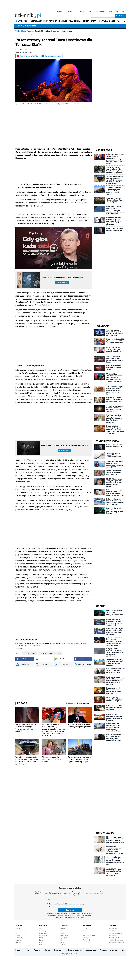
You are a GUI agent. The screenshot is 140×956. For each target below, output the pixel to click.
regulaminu (71, 904)
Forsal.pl (18, 935)
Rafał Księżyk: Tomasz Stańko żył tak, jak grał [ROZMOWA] (64, 445)
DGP (90, 11)
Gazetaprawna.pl (21, 931)
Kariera (47, 950)
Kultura (62, 944)
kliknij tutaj (81, 917)
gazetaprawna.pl (113, 11)
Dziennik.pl (43, 925)
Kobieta (62, 928)
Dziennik (17, 35)
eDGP (17, 933)
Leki (84, 933)
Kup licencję (36, 645)
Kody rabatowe (65, 931)
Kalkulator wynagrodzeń (116, 942)
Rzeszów (42, 653)
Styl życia (86, 942)
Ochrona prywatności (74, 950)
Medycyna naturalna (89, 935)
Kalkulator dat (113, 928)
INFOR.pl (59, 11)
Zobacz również (62, 282)
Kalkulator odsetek (114, 938)
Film (61, 940)
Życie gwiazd (64, 938)
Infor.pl (18, 928)
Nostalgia (30, 31)
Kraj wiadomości (84, 703)
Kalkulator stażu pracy (115, 933)
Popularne (70, 703)
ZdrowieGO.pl (100, 11)
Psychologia (86, 940)
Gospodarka (43, 933)
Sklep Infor (19, 942)
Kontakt (18, 950)
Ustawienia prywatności (108, 950)
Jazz (34, 653)
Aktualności (30, 26)
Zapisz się (70, 910)
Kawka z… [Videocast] (51, 31)
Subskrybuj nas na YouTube (29, 56)
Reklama (37, 950)
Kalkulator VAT (113, 935)
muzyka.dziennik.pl (28, 35)
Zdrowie (41, 940)
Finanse (85, 931)
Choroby (85, 938)
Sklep (122, 11)
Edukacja (63, 933)
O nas (27, 950)
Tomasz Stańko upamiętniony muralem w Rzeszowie (62, 277)
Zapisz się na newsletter (53, 56)
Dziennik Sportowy (66, 31)
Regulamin (58, 950)
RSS (123, 950)
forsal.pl (69, 11)
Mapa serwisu (91, 950)
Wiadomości (43, 935)
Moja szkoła (64, 935)
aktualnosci (39, 35)
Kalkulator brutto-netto (116, 940)
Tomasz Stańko (54, 653)
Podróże (41, 942)
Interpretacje (19, 940)
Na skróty (19, 925)
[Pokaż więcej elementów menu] (124, 21)
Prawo (85, 928)
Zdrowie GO (39, 31)
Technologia (43, 931)
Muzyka (19, 26)
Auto (40, 928)
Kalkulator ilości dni (114, 931)
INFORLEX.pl (80, 11)
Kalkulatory (113, 925)
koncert (26, 653)
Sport (41, 938)
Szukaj (121, 15)
